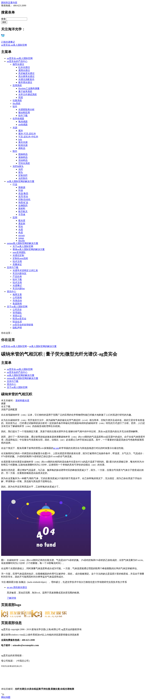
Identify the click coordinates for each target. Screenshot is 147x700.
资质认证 (17, 315)
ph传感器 (23, 124)
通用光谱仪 (24, 70)
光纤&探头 (18, 166)
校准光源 (23, 145)
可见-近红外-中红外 (28, 136)
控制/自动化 (24, 199)
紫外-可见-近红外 (27, 133)
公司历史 (17, 309)
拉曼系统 (17, 100)
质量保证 (17, 264)
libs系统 (16, 103)
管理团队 (17, 312)
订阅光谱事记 (8, 42)
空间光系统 (24, 163)
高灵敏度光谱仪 (26, 73)
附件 (15, 151)
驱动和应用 (24, 112)
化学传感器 (18, 118)
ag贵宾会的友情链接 (23, 324)
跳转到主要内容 (9, 2)
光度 (20, 229)
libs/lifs (21, 240)
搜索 (3, 19)
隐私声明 (17, 327)
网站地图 (5, 697)
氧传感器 (23, 121)
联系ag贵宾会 (19, 318)
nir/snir (21, 235)
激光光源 (23, 142)
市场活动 (17, 300)
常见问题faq (19, 288)
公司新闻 (17, 297)
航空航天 (23, 211)
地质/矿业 (23, 202)
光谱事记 (17, 285)
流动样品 (23, 160)
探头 (20, 172)
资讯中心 (11, 291)
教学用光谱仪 (25, 82)
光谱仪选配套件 (26, 79)
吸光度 (21, 220)
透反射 (21, 223)
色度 (20, 232)
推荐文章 (17, 294)
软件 (15, 106)
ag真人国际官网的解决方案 (20, 181)
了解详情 (11, 598)
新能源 (21, 187)
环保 (20, 190)
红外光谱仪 (24, 67)
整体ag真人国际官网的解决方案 (29, 249)
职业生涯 (17, 321)
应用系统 (17, 85)
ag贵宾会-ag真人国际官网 (14, 45)
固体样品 (23, 154)
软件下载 (23, 115)
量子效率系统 (25, 91)
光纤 (20, 169)
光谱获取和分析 (26, 109)
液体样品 (23, 157)
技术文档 (17, 261)
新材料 (21, 208)
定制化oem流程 (20, 258)
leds (20, 139)
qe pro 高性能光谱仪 (17, 587)
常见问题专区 (19, 273)
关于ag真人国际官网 (23, 246)
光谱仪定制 (18, 255)
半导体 (21, 214)
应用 (15, 217)
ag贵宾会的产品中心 (17, 61)
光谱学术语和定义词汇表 (25, 270)
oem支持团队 (19, 252)
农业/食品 (23, 193)
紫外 (20, 130)
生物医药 (23, 205)
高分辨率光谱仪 (26, 76)
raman (21, 238)
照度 (20, 97)
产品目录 (17, 276)
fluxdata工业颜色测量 (28, 88)
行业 (15, 184)
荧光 (20, 226)
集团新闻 (17, 303)
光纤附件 (23, 178)
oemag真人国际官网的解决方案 (22, 243)
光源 (15, 127)
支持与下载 (12, 267)
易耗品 (21, 148)
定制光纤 (23, 175)
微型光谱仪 (18, 64)
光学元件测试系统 (27, 94)
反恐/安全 (23, 196)
